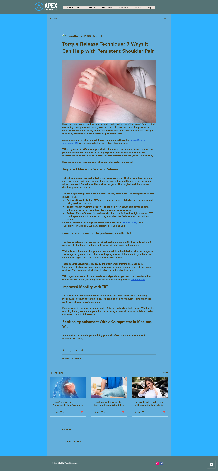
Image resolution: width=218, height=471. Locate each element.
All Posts (53, 18)
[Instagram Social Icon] (157, 463)
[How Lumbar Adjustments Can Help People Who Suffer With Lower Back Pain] (109, 387)
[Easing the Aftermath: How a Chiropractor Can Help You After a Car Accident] (150, 387)
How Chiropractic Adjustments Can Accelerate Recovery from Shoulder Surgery (68, 403)
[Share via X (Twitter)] (70, 350)
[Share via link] (82, 350)
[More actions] (154, 36)
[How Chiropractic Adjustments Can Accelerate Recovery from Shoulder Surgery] (68, 387)
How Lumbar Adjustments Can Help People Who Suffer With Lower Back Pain (109, 403)
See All (165, 372)
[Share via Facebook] (63, 350)
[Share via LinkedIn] (76, 350)
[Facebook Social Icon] (161, 463)
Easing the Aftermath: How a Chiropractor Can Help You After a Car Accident (150, 403)
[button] (138, 7)
